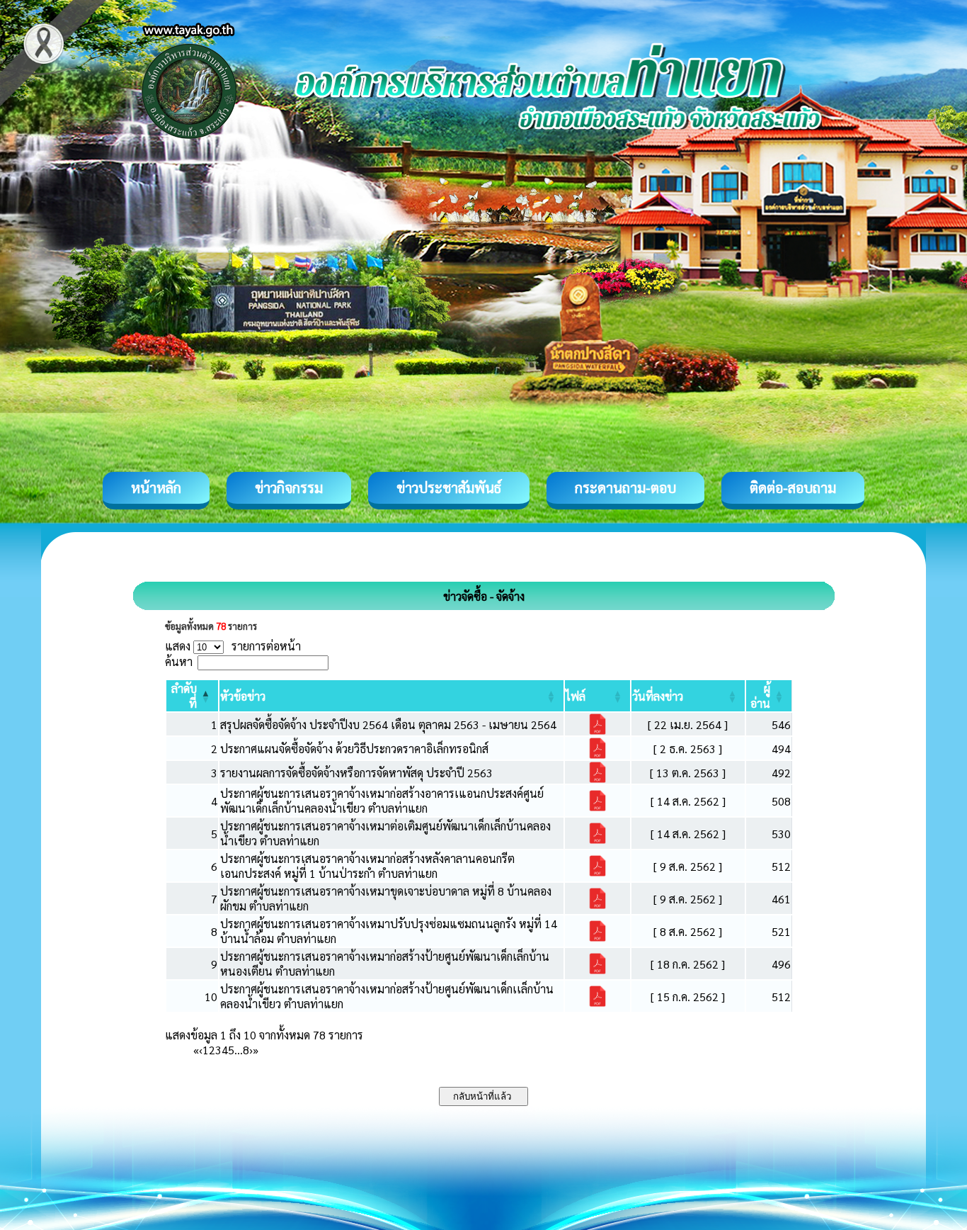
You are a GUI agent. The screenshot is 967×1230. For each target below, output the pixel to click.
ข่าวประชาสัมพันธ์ (448, 487)
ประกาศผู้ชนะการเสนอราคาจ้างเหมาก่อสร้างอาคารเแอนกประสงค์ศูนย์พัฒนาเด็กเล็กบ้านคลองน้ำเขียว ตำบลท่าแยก (382, 801)
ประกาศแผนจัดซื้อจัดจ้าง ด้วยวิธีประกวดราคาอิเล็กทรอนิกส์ (354, 748)
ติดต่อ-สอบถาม (793, 487)
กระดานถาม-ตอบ (625, 487)
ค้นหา (179, 661)
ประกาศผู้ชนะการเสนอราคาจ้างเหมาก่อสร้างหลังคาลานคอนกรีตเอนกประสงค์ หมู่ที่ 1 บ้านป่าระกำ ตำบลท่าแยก (367, 866)
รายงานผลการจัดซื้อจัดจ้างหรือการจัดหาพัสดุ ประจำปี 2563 (356, 772)
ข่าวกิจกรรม (289, 487)
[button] (242, 696)
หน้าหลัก (156, 487)
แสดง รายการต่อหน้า (233, 645)
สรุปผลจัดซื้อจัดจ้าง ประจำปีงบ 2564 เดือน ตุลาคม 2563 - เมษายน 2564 (388, 724)
